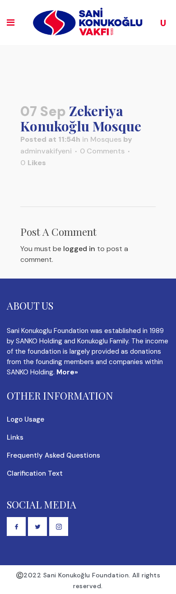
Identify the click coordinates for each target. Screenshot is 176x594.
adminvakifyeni (46, 151)
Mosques (105, 139)
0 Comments (102, 151)
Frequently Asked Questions (53, 455)
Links (15, 437)
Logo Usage (25, 419)
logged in (79, 248)
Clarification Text (35, 473)
